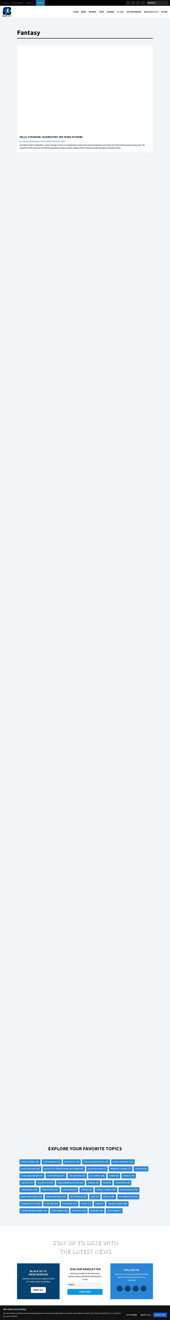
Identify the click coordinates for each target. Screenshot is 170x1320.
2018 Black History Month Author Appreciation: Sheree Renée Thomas (85, 1033)
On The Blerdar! (133, 12)
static (86, 1203)
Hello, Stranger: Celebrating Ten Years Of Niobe (51, 137)
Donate (40, 3)
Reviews (92, 12)
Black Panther (30, 1169)
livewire (86, 1190)
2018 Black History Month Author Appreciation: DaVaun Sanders (85, 983)
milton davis (78, 1197)
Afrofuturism (30, 1162)
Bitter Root (71, 1162)
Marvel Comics (106, 1190)
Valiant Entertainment (34, 1210)
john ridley (122, 1183)
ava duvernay (51, 1162)
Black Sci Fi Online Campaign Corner (63, 1169)
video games (59, 1210)
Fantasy (27, 1183)
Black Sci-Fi (81, 963)
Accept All (160, 1315)
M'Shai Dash (80, 864)
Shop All (38, 1290)
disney (114, 1176)
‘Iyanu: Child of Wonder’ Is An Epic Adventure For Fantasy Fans (85, 248)
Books (164, 12)
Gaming (110, 12)
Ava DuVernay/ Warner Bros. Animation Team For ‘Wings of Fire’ (85, 835)
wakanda (96, 1210)
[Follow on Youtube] (143, 3)
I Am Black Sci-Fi (81, 575)
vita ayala (79, 1210)
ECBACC (128, 1176)
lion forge (70, 1190)
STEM (99, 1203)
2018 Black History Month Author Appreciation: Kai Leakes (85, 1058)
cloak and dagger (32, 1176)
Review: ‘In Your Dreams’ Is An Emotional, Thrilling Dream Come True (85, 347)
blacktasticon (97, 1169)
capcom (141, 1169)
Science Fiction (30, 1203)
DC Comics (97, 1176)
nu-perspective (128, 1197)
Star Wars (69, 1203)
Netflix (109, 1197)
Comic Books (56, 1176)
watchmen (114, 1210)
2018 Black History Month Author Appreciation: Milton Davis (85, 1082)
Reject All (146, 1315)
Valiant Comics (117, 1203)
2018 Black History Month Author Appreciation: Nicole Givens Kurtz (85, 1008)
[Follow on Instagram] (133, 3)
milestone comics (31, 1197)
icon (107, 1183)
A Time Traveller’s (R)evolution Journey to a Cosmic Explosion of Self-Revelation (85, 909)
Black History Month (96, 1162)
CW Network (77, 1176)
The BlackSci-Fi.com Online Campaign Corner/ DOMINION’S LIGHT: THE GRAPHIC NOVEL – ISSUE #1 (85, 884)
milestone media (56, 1197)
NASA (95, 1197)
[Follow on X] (138, 3)
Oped (101, 12)
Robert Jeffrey (80, 1112)
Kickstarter (50, 1190)
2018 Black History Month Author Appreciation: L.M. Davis (85, 959)
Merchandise (17, 3)
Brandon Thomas (120, 1169)
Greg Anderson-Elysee (70, 1183)
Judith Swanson (80, 815)
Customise (131, 1315)
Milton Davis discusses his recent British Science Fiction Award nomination (85, 1107)
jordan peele (29, 1190)
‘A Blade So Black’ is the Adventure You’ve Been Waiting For (85, 934)
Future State (45, 1183)
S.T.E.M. (120, 12)
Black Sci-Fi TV (151, 12)
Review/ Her (85, 810)
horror (93, 1183)
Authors (29, 3)
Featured (56, 141)
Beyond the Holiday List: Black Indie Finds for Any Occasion (85, 860)
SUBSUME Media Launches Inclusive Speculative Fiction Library (85, 570)
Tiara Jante (80, 939)
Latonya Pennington (31, 141)
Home (75, 12)
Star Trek (51, 1203)
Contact (5, 3)
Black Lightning (123, 1162)
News (83, 12)
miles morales (129, 1190)
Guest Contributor (80, 914)
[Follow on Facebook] (128, 3)
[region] (85, 1312)
